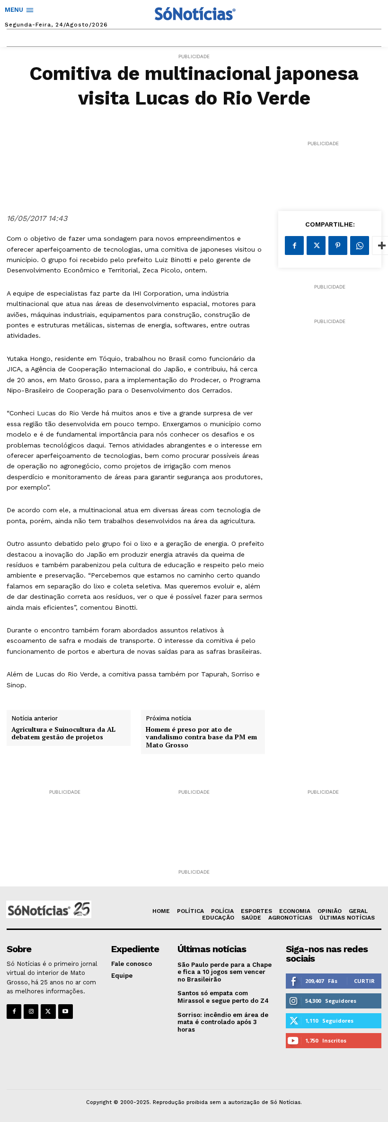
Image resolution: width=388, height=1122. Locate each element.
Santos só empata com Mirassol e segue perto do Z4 (223, 997)
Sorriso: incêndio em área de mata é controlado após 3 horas (222, 1022)
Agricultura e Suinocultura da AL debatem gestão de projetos (63, 734)
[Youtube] (65, 1011)
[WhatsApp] (359, 245)
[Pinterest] (337, 245)
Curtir (364, 980)
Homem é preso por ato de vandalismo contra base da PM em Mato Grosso (201, 737)
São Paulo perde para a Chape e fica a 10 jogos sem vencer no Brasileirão (224, 972)
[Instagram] (31, 1011)
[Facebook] (294, 245)
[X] (316, 245)
